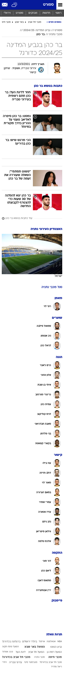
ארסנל (42, 642)
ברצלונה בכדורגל (11, 642)
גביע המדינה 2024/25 (36, 30)
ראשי (58, 13)
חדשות (46, 13)
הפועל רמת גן (54, 652)
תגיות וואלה (54, 634)
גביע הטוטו (56, 647)
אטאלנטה (51, 642)
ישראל (58, 275)
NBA (59, 642)
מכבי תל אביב (34, 22)
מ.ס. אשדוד (7, 652)
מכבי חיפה (6, 22)
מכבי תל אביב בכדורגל (16, 657)
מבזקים (32, 13)
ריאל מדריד (56, 667)
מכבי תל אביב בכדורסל (51, 662)
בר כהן (40, 34)
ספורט (48, 5)
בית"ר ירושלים (29, 642)
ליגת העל (20, 652)
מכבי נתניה (55, 34)
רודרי (4, 662)
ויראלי (7, 13)
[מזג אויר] (15, 4)
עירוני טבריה (15, 662)
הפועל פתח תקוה (10, 647)
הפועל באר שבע (35, 647)
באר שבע (19, 22)
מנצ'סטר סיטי (30, 662)
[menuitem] (46, 13)
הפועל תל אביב (36, 652)
